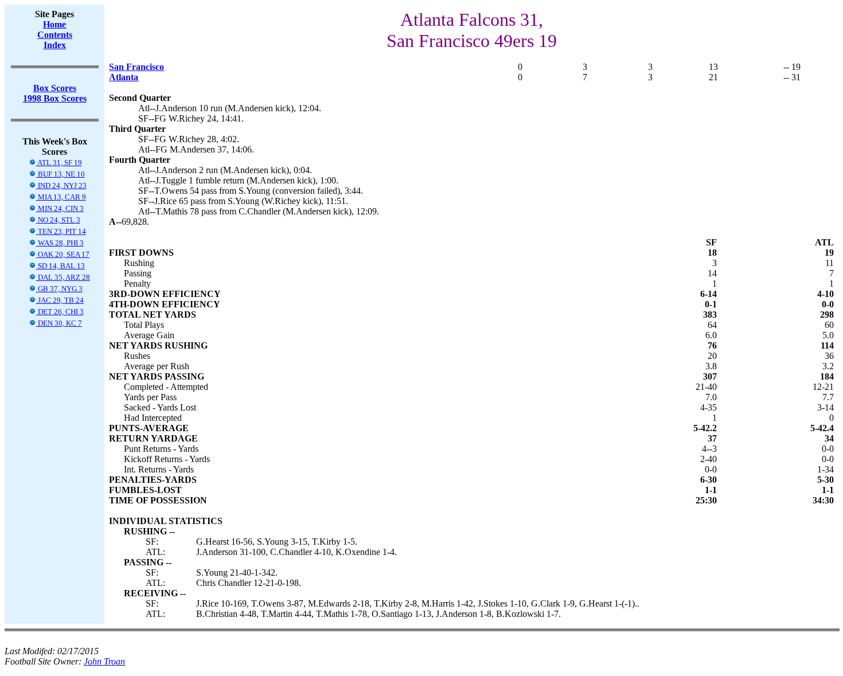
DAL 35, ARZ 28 (63, 277)
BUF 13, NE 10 (60, 174)
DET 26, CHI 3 (60, 311)
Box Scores (54, 88)
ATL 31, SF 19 (59, 162)
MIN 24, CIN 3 (60, 208)
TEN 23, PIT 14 (61, 231)
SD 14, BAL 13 (60, 265)
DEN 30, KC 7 (59, 323)
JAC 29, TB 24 (60, 300)
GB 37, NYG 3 (59, 288)
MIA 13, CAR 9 (61, 197)
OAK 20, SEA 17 (62, 254)
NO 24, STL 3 (58, 220)
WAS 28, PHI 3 (60, 243)
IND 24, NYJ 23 (61, 185)
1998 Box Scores (55, 98)
